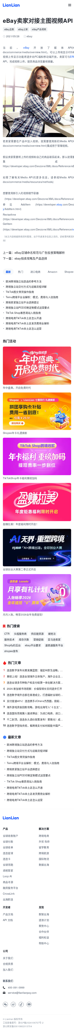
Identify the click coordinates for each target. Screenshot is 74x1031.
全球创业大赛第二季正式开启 (19, 569)
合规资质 (8, 964)
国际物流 (44, 859)
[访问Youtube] (29, 1004)
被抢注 (52, 633)
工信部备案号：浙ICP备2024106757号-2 (23, 1022)
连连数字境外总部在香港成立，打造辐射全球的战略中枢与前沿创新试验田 (33, 695)
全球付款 (8, 841)
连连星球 (8, 853)
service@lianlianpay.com (22, 992)
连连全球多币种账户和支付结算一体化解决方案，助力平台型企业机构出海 (33, 682)
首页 (11, 5)
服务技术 (9, 639)
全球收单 (8, 847)
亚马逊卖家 (54, 639)
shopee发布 (11, 651)
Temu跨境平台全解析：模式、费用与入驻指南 (33, 763)
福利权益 (44, 937)
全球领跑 (8, 864)
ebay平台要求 (33, 645)
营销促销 (38, 639)
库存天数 (24, 639)
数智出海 (44, 914)
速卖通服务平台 (54, 645)
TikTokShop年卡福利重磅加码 (20, 478)
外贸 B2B (44, 841)
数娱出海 (44, 864)
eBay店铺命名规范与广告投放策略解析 (40, 253)
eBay (26, 47)
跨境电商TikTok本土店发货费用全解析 (28, 793)
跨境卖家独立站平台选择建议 (23, 769)
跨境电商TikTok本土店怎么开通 (25, 787)
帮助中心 (44, 943)
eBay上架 (23, 29)
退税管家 (8, 870)
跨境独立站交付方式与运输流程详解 (27, 750)
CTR (7, 633)
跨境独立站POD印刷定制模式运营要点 (29, 775)
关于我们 (8, 958)
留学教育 (44, 847)
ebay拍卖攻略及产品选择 (31, 258)
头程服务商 (20, 633)
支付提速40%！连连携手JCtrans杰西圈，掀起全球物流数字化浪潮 (33, 701)
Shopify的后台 (12, 645)
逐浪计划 (44, 920)
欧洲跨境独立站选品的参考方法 (25, 744)
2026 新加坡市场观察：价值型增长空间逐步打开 (32, 688)
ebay (59, 204)
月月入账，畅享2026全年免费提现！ (24, 614)
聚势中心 (44, 926)
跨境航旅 (44, 853)
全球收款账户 (10, 835)
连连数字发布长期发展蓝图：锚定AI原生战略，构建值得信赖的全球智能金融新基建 (33, 670)
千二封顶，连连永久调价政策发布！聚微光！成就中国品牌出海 (33, 719)
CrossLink (9, 893)
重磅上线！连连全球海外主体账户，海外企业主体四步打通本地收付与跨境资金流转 (33, 676)
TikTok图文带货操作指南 (21, 757)
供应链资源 (37, 633)
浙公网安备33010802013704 (17, 1026)
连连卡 (7, 859)
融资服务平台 (10, 888)
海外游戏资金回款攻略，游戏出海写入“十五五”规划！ (33, 707)
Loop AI (7, 876)
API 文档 (8, 920)
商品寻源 (8, 882)
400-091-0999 (16, 987)
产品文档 (8, 914)
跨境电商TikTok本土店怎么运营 (25, 800)
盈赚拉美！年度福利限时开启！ (21, 524)
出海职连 (8, 899)
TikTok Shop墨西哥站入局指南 (24, 781)
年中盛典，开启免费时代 (17, 387)
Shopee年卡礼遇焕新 (15, 433)
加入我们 (8, 969)
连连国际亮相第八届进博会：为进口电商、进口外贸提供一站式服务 (33, 713)
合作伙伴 (44, 931)
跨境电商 (44, 835)
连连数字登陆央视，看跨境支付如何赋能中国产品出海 (33, 725)
